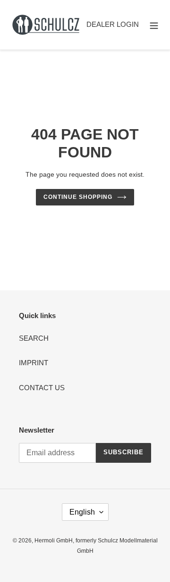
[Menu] (154, 25)
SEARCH (34, 338)
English (82, 512)
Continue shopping (77, 197)
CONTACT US (42, 388)
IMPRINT (33, 363)
